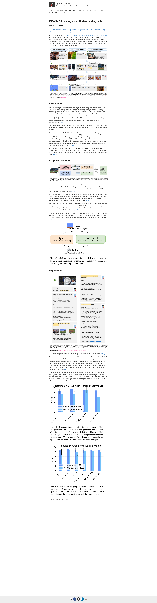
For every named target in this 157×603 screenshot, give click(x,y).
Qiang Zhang (63, 3)
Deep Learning (61, 10)
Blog (52, 10)
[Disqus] (78, 524)
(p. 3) (55, 154)
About (63, 12)
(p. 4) (73, 191)
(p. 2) (61, 122)
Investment (81, 10)
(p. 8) (71, 381)
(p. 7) (103, 354)
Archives (72, 10)
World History (92, 10)
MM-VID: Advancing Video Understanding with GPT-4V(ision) (87, 35)
